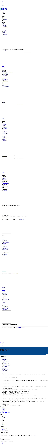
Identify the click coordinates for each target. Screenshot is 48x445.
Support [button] (2, 83)
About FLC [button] (3, 12)
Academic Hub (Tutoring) (5, 84)
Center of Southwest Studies (6, 33)
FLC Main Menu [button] (3, 121)
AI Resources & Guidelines (6, 363)
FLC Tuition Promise (5, 184)
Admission (3, 415)
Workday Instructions (5, 294)
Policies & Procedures (4, 368)
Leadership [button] (3, 23)
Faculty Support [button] (3, 297)
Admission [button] (3, 118)
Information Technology (5, 306)
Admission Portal (4, 137)
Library (3, 85)
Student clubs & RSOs (4, 271)
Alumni (2, 345)
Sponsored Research (5, 301)
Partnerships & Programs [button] (4, 30)
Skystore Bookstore (5, 254)
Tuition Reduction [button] (3, 182)
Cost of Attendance (5, 179)
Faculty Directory (4, 80)
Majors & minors (3, 417)
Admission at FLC (5, 124)
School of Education (5, 75)
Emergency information (4, 428)
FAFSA (4, 185)
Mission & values (3, 429)
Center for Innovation (5, 34)
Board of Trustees (5, 26)
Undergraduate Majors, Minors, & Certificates (7, 72)
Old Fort (4, 32)
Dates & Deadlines (5, 189)
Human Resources (5, 293)
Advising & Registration (5, 79)
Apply (1, 342)
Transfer (4, 125)
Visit (2, 1)
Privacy (2, 442)
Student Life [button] (3, 239)
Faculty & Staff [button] (3, 287)
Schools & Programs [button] (4, 71)
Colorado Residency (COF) (6, 183)
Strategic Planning (5, 27)
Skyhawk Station (4, 140)
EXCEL (4, 300)
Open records (3, 424)
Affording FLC (3, 206)
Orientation (4, 139)
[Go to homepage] (3, 10)
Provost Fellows (4, 367)
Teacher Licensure (5, 128)
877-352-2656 (3, 409)
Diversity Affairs (4, 25)
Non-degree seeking (5, 127)
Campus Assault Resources (5, 248)
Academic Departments (5, 73)
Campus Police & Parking (5, 308)
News (2, 4)
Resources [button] (3, 188)
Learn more (34, 435)
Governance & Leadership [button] (4, 364)
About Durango (4, 18)
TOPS (2, 443)
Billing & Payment (5, 190)
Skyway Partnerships (5, 31)
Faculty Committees (5, 366)
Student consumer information (5, 430)
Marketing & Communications (6, 307)
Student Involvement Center (6, 242)
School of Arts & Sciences (5, 369)
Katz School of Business (5, 74)
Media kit (3, 423)
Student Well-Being (5, 247)
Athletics (2, 3)
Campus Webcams (5, 19)
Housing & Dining (5, 240)
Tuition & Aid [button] (3, 172)
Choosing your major (4, 102)
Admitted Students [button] (3, 136)
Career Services (4, 253)
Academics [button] (3, 66)
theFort (2, 422)
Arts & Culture (4, 243)
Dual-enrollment (4, 126)
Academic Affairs (4, 298)
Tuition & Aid (4, 178)
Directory (3, 5)
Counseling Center (5, 246)
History (3, 20)
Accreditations (3, 427)
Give (3, 342)
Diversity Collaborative (5, 241)
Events (2, 418)
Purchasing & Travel (5, 309)
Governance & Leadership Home (6, 365)
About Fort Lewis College (4, 50)
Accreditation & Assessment (4, 359)
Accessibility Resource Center (6, 86)
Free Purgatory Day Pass (5, 133)
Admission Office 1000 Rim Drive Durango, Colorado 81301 (4, 408)
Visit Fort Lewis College (4, 156)
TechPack (4, 255)
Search (1, 7)
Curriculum (4, 360)
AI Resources (4, 305)
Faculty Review (4, 362)
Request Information (5, 131)
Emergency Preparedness (5, 249)
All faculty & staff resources (21, 327)
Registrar (4, 302)
